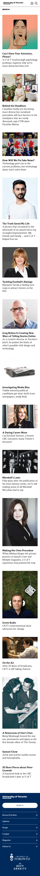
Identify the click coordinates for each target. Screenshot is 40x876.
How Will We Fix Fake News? (18, 160)
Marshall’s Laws (11, 477)
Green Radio (9, 622)
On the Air (8, 662)
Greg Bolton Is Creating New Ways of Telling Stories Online (19, 335)
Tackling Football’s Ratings (17, 281)
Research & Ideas (9, 815)
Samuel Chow (10, 751)
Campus (5, 834)
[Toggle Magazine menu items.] (37, 840)
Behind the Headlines (14, 105)
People (5, 827)
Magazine (6, 840)
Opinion (5, 821)
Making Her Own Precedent (17, 550)
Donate (20, 805)
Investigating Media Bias (16, 387)
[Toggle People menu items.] (37, 827)
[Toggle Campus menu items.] (37, 834)
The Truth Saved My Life (16, 223)
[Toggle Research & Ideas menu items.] (37, 815)
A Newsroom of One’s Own (17, 733)
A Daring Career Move (14, 432)
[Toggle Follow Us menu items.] (37, 846)
